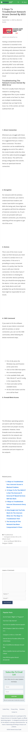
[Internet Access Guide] (7, 2)
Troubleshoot (8, 535)
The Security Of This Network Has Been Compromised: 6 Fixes (14, 524)
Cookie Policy (6, 709)
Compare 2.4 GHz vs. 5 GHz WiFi (12, 635)
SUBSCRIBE (14, 696)
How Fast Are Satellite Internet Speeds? (14, 624)
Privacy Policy (14, 709)
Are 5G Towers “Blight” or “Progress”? (13, 617)
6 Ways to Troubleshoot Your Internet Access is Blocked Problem (15, 484)
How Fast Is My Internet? (10, 621)
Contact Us (14, 712)
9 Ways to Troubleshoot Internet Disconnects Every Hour (16, 504)
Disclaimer (22, 709)
